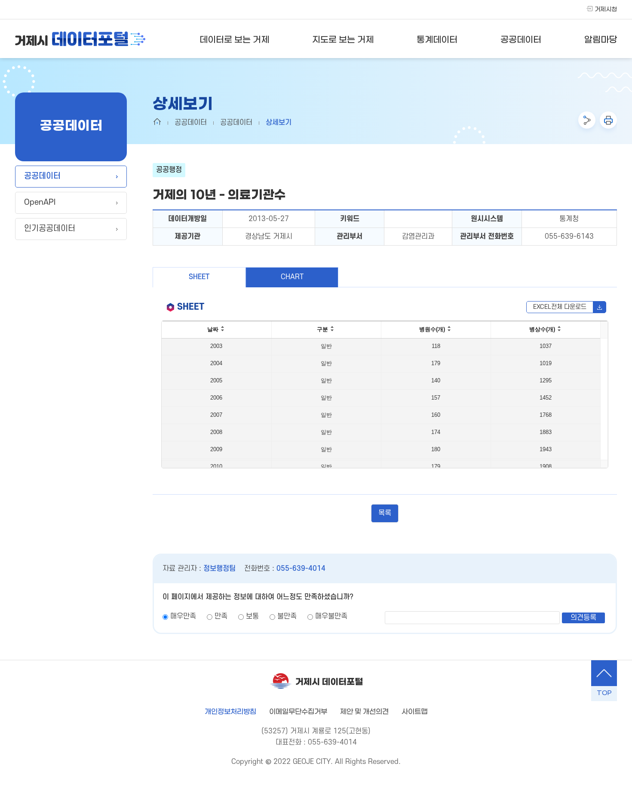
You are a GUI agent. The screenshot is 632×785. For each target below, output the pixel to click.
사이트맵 (414, 712)
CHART (292, 277)
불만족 (287, 616)
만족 (221, 616)
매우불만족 (331, 616)
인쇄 (608, 120)
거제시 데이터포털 (329, 682)
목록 (384, 513)
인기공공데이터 (49, 228)
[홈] (157, 121)
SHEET (199, 277)
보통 (252, 616)
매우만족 (183, 616)
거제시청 (606, 9)
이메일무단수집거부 (298, 712)
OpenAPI (39, 202)
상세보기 (278, 122)
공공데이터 (42, 176)
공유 (586, 120)
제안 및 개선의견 (364, 712)
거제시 (80, 38)
